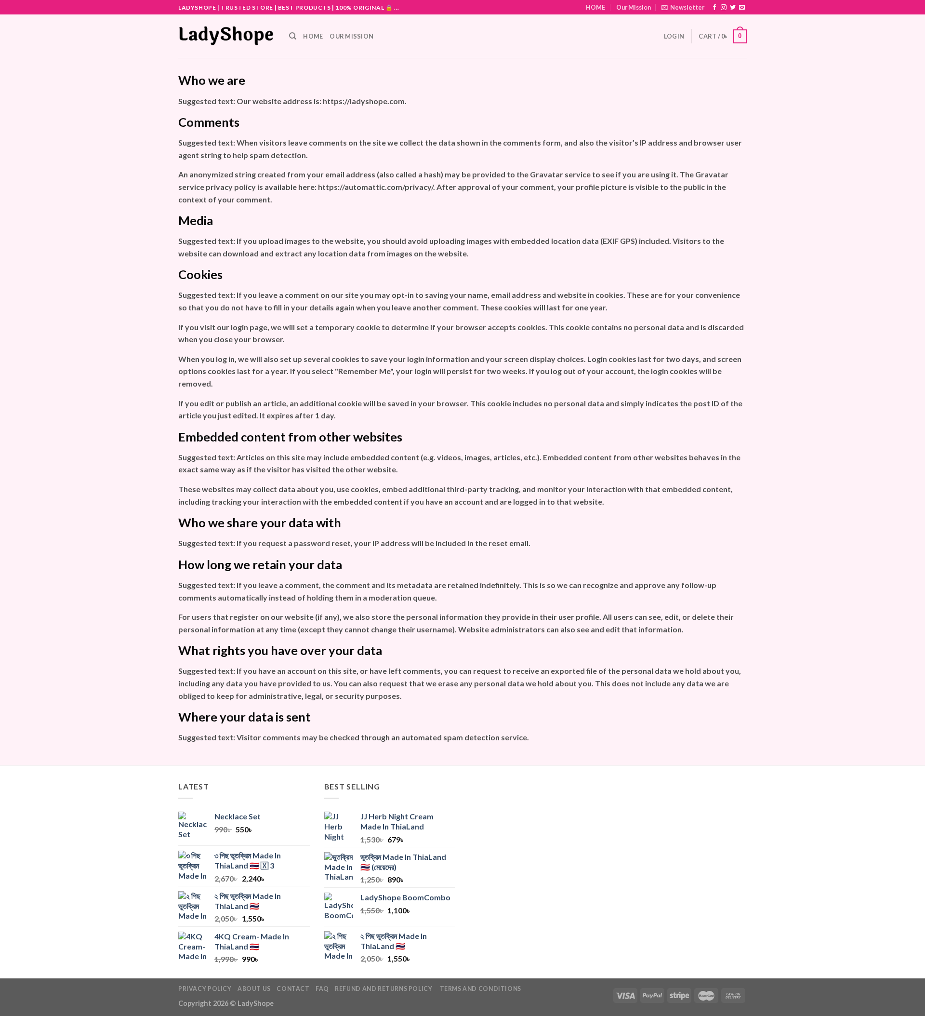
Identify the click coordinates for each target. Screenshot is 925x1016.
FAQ (322, 988)
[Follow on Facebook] (714, 7)
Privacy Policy (205, 988)
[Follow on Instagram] (724, 7)
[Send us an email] (742, 7)
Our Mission (633, 7)
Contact (293, 988)
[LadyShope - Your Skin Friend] (226, 36)
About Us (254, 988)
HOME (595, 7)
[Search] (292, 36)
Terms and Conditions (479, 988)
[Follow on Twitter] (733, 7)
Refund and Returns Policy (383, 988)
